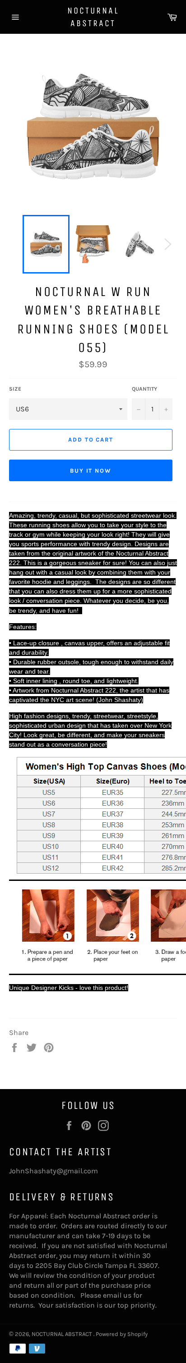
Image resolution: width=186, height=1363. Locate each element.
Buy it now (91, 470)
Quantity (144, 389)
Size (15, 389)
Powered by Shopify (122, 1334)
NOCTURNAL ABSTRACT (93, 16)
